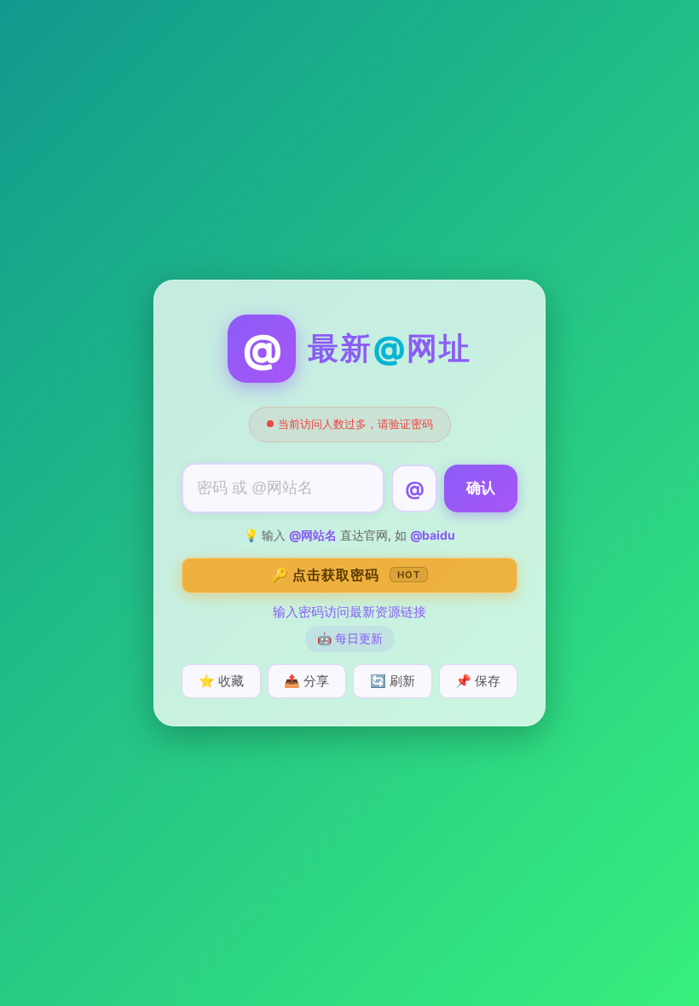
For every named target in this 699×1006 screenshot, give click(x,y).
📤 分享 (306, 681)
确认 (480, 488)
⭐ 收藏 (221, 681)
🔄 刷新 (392, 681)
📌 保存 (477, 681)
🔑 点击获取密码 (345, 574)
